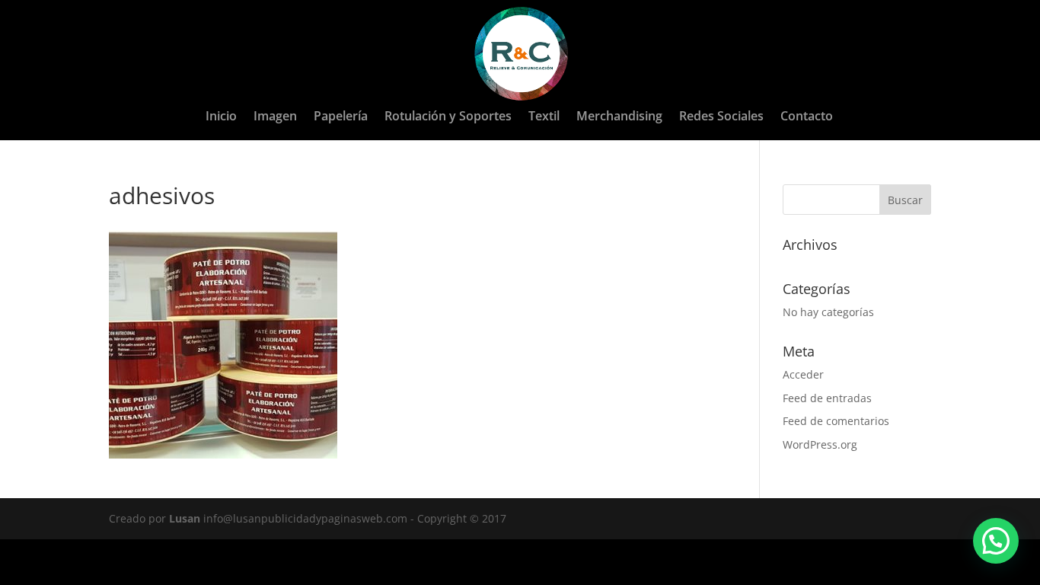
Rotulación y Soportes (448, 117)
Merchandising (619, 117)
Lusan (184, 518)
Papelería (341, 117)
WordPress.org (820, 444)
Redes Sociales (721, 117)
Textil (544, 117)
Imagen (275, 117)
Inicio (221, 117)
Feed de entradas (827, 398)
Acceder (803, 374)
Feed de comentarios (836, 421)
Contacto (806, 117)
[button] (996, 541)
